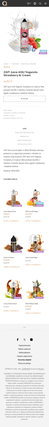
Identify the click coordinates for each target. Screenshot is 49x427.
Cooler (11, 115)
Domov (6, 64)
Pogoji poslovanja (24, 345)
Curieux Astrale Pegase (31, 257)
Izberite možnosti (12, 267)
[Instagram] (31, 339)
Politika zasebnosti (24, 349)
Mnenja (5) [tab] (24, 136)
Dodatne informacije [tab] (24, 132)
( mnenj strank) (24, 66)
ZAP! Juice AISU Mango (31, 211)
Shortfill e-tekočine (28, 64)
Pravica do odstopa (24, 363)
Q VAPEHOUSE (26, 369)
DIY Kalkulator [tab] (24, 144)
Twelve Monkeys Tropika (31, 304)
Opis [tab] (24, 128)
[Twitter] (24, 339)
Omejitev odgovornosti (24, 356)
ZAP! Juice (19, 118)
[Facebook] (17, 339)
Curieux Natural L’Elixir (10, 211)
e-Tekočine (15, 64)
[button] (29, 3)
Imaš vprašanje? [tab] (24, 140)
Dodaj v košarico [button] (11, 221)
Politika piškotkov (24, 352)
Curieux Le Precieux (9, 257)
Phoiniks (41, 369)
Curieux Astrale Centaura (10, 304)
